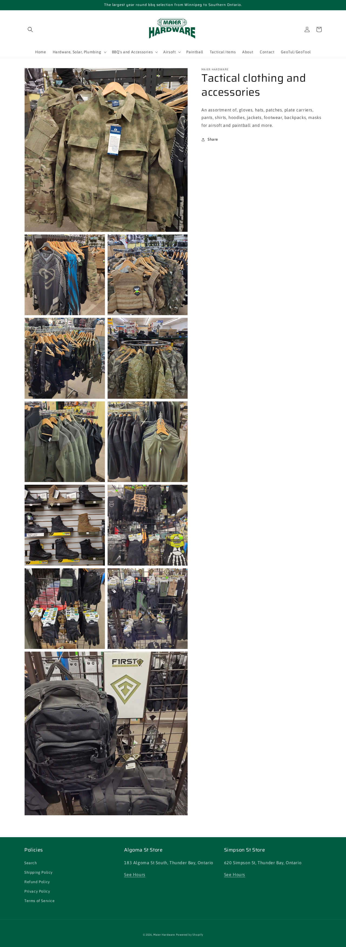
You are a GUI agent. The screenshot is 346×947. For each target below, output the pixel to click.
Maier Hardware (164, 934)
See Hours (134, 874)
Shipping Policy (38, 872)
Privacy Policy (37, 891)
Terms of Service (39, 901)
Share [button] (213, 139)
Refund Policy (37, 882)
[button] (30, 29)
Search (30, 863)
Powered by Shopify (189, 934)
